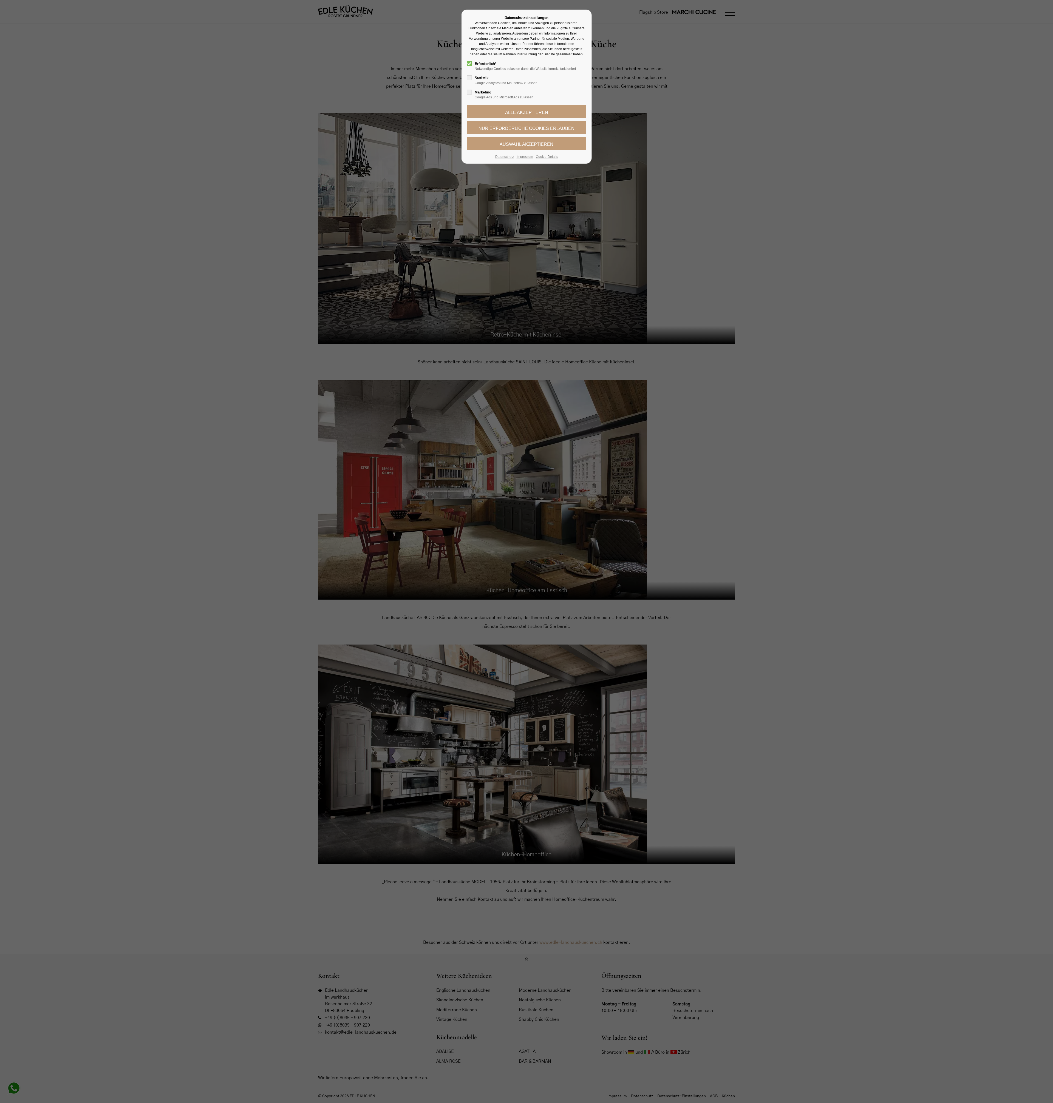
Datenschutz (504, 157)
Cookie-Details (547, 157)
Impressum (525, 157)
